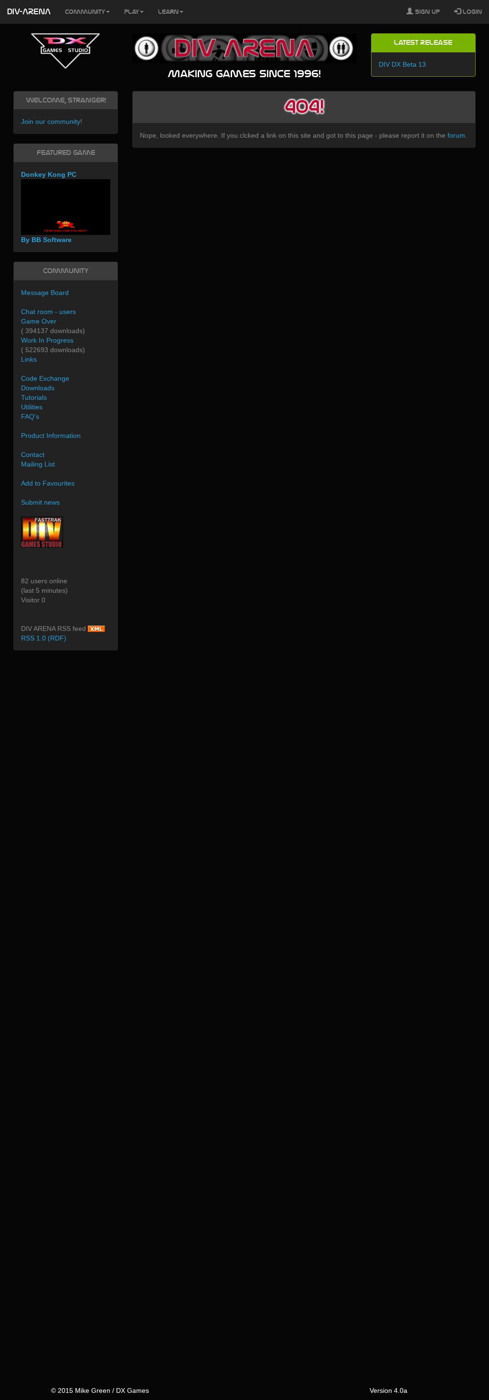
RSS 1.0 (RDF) (43, 638)
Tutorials (34, 397)
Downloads (37, 388)
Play (131, 12)
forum (456, 135)
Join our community (50, 121)
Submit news (40, 502)
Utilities (32, 407)
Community (85, 12)
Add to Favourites (47, 483)
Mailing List (38, 464)
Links (29, 359)
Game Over (38, 321)
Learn (168, 12)
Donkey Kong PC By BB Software (48, 207)
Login (471, 12)
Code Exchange (45, 378)
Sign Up (426, 12)
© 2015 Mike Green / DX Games (100, 1390)
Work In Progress (47, 340)
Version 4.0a (388, 1390)
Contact (32, 454)
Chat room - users (48, 311)
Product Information (51, 435)
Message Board (45, 292)
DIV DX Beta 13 (402, 64)
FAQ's (30, 416)
